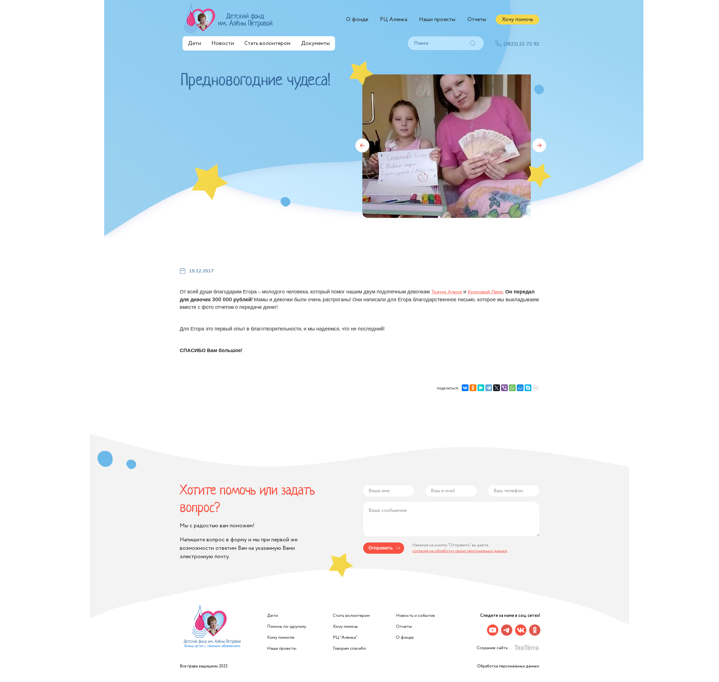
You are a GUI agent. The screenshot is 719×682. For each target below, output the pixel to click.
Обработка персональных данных (508, 666)
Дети (194, 43)
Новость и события (415, 615)
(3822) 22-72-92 (521, 44)
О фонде (357, 19)
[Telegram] (488, 387)
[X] (496, 387)
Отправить (380, 548)
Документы (315, 43)
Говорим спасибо (349, 648)
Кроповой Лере (485, 292)
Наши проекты (437, 19)
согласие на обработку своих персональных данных (459, 551)
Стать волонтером (267, 43)
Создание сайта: (493, 648)
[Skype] (528, 387)
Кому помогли (280, 637)
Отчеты (476, 19)
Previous (362, 145)
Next (539, 145)
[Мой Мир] (520, 387)
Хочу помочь (517, 19)
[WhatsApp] (512, 387)
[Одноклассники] (473, 387)
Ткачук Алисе (446, 292)
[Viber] (504, 387)
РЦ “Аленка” (345, 637)
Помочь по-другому (286, 626)
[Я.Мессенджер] (480, 387)
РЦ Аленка (393, 19)
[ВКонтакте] (465, 387)
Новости (222, 43)
